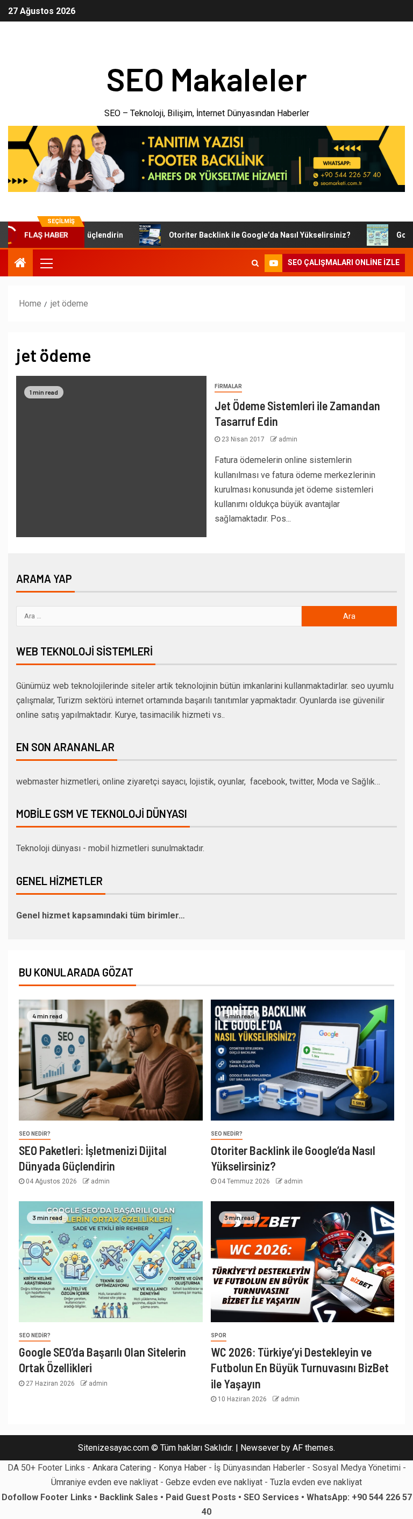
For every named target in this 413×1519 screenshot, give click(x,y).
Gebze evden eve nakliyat (214, 1482)
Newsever (259, 1448)
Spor (218, 1335)
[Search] (255, 263)
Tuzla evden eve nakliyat (316, 1482)
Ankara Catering (121, 1468)
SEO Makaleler (206, 78)
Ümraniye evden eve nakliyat (104, 1482)
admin (288, 439)
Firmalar (228, 386)
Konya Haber (182, 1468)
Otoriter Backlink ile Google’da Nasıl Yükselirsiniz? (239, 235)
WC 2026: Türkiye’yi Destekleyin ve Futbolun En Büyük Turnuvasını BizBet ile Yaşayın (300, 1367)
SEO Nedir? (35, 1134)
